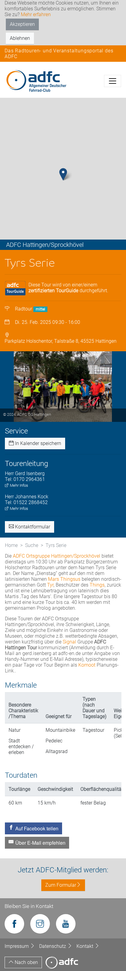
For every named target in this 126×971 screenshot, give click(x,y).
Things (97, 585)
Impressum (17, 946)
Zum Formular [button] (60, 885)
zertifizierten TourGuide (53, 290)
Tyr (50, 585)
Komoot (86, 665)
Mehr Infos (18, 485)
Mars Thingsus (64, 579)
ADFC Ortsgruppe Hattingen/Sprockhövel (56, 556)
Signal (69, 642)
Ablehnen (20, 38)
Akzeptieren (22, 24)
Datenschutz (53, 946)
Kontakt (85, 946)
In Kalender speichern (37, 443)
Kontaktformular (32, 527)
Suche (31, 545)
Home (11, 545)
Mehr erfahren (36, 14)
